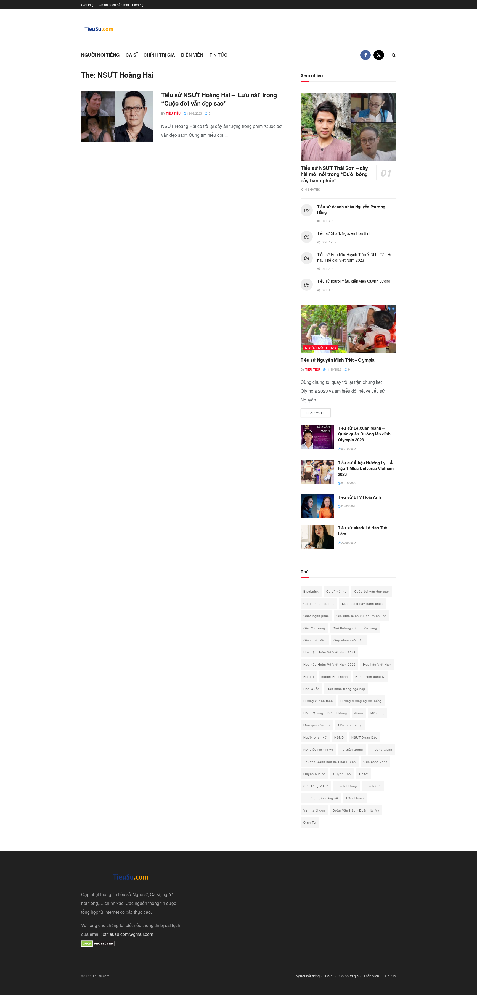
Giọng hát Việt (314, 640)
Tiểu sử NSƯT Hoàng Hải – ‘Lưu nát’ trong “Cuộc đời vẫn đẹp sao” (219, 99)
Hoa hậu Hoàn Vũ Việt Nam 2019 (329, 652)
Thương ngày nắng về (320, 798)
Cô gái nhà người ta (319, 603)
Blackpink (311, 591)
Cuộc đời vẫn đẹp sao (371, 591)
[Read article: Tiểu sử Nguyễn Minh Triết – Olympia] (348, 329)
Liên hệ (138, 4)
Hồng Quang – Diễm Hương (325, 713)
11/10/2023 (333, 369)
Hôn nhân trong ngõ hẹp (346, 688)
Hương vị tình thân (318, 701)
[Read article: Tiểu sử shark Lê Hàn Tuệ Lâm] (317, 537)
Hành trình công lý (370, 676)
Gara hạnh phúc (316, 615)
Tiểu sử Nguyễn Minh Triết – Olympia (338, 360)
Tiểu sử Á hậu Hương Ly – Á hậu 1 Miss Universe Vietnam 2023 (366, 468)
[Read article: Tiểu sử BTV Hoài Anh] (317, 506)
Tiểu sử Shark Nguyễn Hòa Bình (344, 233)
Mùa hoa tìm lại (350, 725)
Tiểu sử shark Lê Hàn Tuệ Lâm (362, 531)
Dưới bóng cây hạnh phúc (362, 603)
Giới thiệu (88, 4)
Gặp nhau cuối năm (348, 640)
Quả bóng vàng (375, 761)
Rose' (363, 773)
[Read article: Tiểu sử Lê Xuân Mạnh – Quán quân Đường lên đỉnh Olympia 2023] (317, 437)
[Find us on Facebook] (365, 55)
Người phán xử (315, 737)
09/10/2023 (348, 448)
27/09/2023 (348, 542)
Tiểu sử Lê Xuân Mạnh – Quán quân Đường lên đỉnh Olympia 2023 (364, 434)
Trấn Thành (355, 798)
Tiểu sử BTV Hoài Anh (359, 497)
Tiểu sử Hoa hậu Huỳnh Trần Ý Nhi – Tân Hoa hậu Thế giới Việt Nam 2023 (355, 257)
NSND (339, 737)
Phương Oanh (381, 749)
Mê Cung (377, 713)
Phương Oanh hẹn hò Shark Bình (329, 761)
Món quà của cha (317, 725)
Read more (318, 412)
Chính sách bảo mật (114, 4)
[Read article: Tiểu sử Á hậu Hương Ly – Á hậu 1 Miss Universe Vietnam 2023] (317, 472)
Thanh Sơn (372, 786)
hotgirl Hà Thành (334, 676)
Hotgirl (308, 676)
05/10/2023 (348, 483)
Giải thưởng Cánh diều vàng (355, 628)
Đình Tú (309, 822)
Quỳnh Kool (342, 773)
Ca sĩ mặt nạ (336, 591)
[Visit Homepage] (99, 29)
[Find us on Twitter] (378, 55)
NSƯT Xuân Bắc (364, 737)
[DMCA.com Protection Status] (98, 943)
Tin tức (218, 55)
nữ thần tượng (352, 749)
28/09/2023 (348, 506)
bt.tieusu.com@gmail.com (128, 934)
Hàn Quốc (311, 688)
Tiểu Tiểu (173, 113)
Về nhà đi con (314, 810)
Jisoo (358, 713)
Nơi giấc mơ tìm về (318, 749)
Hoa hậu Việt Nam (377, 664)
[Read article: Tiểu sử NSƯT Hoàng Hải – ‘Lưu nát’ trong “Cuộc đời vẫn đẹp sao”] (117, 116)
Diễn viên (192, 55)
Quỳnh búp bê (314, 773)
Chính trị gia (159, 55)
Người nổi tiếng (100, 55)
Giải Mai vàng (314, 628)
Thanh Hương (346, 786)
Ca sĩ (131, 55)
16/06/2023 (194, 113)
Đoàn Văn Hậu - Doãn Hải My (356, 810)
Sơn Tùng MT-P (315, 786)
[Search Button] (394, 55)
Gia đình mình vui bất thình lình (361, 615)
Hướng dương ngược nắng (361, 701)
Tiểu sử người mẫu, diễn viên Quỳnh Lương (353, 281)
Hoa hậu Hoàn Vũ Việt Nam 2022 (329, 664)
